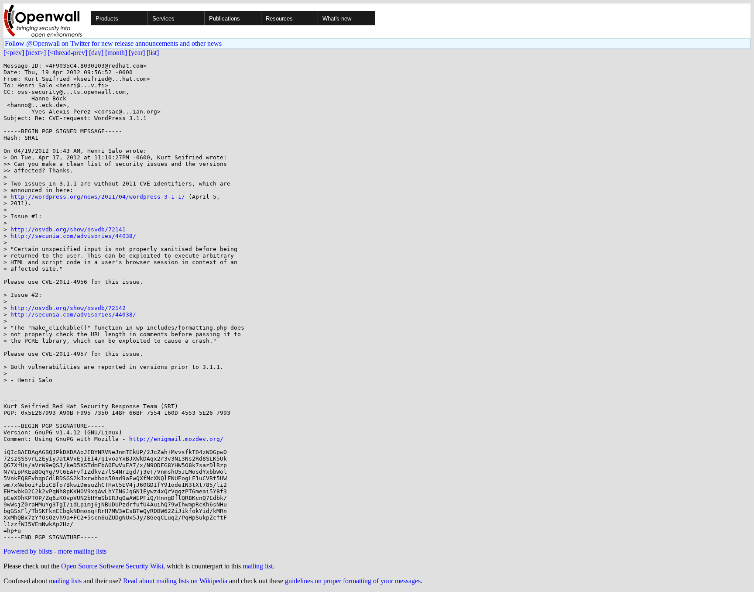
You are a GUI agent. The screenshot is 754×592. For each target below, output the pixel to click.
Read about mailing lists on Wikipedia (175, 581)
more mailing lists (82, 551)
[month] (116, 52)
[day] (96, 52)
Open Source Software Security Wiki (112, 566)
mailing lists (65, 581)
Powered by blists (27, 551)
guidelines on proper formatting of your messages (353, 581)
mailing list (258, 566)
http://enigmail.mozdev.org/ (176, 439)
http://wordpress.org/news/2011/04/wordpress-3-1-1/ (97, 196)
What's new (336, 18)
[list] (153, 52)
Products (107, 18)
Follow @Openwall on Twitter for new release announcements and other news (113, 43)
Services (163, 18)
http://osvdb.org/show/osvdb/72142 (68, 308)
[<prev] (13, 52)
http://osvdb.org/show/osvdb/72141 (68, 229)
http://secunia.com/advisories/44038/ (73, 236)
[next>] (36, 52)
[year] (137, 52)
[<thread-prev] (67, 52)
